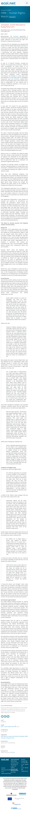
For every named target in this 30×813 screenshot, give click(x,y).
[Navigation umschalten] (27, 3)
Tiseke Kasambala (14, 79)
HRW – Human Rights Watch (8, 726)
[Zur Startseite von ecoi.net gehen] (8, 3)
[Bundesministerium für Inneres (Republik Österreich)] (19, 798)
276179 (12, 752)
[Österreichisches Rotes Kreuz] (11, 794)
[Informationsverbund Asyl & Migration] (16, 803)
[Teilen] (5, 716)
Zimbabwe (15, 36)
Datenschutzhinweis (6, 773)
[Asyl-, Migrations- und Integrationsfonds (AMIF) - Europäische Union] (10, 798)
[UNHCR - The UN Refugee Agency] (16, 808)
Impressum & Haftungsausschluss (9, 769)
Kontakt (3, 768)
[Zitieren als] (2, 716)
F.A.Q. (2, 771)
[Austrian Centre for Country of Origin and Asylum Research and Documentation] (22, 794)
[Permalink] (8, 716)
